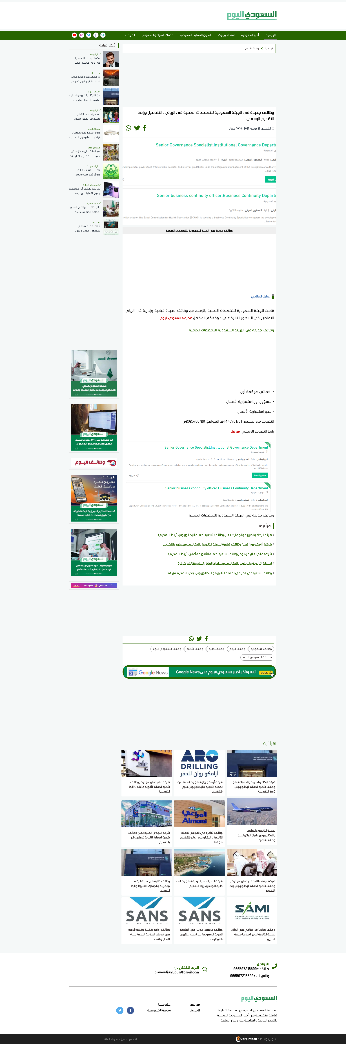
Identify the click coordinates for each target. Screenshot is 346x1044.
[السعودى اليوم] (259, 998)
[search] (103, 35)
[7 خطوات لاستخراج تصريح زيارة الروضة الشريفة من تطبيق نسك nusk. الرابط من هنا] (94, 498)
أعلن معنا (164, 1004)
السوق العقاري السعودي (195, 35)
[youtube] (74, 35)
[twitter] (88, 35)
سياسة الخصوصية (159, 1010)
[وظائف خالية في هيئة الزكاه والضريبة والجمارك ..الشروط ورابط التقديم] (146, 861)
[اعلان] (94, 585)
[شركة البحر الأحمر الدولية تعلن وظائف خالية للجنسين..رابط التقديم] (199, 861)
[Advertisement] (146, 15)
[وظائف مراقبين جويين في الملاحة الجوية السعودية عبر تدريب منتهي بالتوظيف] (199, 910)
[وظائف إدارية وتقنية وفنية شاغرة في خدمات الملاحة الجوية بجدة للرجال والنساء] (146, 910)
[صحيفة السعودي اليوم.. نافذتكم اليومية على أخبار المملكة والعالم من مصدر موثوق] (94, 372)
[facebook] (96, 35)
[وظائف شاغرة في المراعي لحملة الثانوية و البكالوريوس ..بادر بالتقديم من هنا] (199, 813)
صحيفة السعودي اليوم (176, 318)
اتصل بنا (195, 1010)
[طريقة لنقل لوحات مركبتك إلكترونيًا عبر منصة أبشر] (94, 552)
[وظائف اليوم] (94, 462)
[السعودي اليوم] (252, 15)
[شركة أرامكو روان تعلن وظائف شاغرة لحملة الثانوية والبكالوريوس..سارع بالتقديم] (199, 762)
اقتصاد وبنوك (226, 35)
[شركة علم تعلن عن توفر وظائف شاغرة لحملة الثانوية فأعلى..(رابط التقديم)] (146, 762)
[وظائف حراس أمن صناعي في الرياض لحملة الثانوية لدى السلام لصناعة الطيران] (252, 910)
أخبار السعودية (250, 35)
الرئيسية (271, 35)
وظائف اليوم (252, 48)
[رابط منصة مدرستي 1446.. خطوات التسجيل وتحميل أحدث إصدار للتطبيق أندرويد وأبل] (94, 427)
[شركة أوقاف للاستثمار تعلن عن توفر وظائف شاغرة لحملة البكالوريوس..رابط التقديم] (252, 861)
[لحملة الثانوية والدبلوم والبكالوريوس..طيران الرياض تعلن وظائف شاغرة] (252, 811)
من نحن (195, 1004)
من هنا (235, 431)
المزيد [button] (131, 35)
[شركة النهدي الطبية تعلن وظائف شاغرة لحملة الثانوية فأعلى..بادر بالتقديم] (146, 813)
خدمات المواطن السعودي (157, 35)
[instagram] (81, 35)
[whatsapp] (128, 128)
